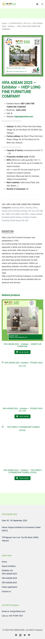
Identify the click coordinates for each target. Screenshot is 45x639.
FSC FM (39, 211)
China (35, 207)
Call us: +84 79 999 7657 (12, 616)
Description (8, 231)
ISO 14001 (6, 214)
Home (4, 23)
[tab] (8, 231)
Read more (24, 352)
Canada (28, 207)
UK (22, 220)
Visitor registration (9, 587)
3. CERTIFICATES (15, 23)
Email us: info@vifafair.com (13, 611)
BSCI (22, 207)
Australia (15, 207)
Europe (24, 211)
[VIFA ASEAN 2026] (9, 4)
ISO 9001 (25, 214)
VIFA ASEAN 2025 (9, 574)
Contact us (6, 591)
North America (16, 217)
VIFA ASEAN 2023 (9, 582)
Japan (32, 214)
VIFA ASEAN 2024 (9, 578)
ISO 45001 (16, 214)
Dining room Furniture (11, 211)
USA (26, 220)
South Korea (15, 220)
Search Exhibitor (9, 566)
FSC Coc (27, 23)
